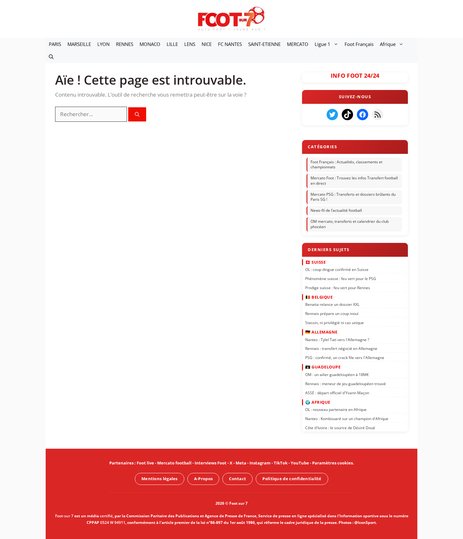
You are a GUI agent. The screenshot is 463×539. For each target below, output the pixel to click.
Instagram (260, 463)
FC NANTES (230, 44)
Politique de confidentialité (291, 478)
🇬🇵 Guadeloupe (322, 367)
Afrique (388, 44)
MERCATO (297, 44)
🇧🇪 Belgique (319, 297)
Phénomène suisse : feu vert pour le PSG (340, 278)
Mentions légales (159, 478)
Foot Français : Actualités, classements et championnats (346, 164)
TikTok (281, 463)
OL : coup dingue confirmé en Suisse (337, 269)
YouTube (300, 463)
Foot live (145, 463)
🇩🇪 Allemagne (321, 332)
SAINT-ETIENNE (264, 44)
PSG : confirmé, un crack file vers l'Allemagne (344, 357)
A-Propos (203, 478)
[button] (51, 56)
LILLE (172, 44)
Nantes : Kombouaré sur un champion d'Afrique (346, 418)
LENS (189, 44)
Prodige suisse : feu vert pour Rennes (337, 287)
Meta (241, 463)
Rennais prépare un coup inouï (331, 313)
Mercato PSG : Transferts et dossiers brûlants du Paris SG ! (353, 197)
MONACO (150, 44)
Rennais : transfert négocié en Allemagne (341, 348)
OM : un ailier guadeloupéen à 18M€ (337, 374)
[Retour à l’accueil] (231, 18)
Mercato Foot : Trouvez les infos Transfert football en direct (354, 180)
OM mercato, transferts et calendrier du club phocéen (350, 224)
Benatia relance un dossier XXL (332, 304)
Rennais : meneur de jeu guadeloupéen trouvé (345, 383)
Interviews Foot (210, 463)
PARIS (55, 44)
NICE (207, 44)
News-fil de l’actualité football (336, 210)
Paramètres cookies (332, 463)
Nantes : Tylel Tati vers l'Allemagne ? (337, 339)
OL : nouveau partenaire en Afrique (336, 409)
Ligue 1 (322, 44)
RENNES (124, 44)
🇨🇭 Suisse (315, 262)
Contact (237, 478)
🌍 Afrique (317, 402)
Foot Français (359, 44)
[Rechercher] (137, 114)
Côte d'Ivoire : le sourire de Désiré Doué (340, 427)
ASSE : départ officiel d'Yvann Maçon (337, 392)
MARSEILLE (79, 44)
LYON (103, 44)
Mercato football (174, 463)
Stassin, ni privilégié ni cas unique (334, 322)
